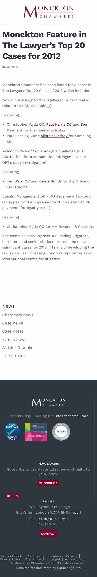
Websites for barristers (33, 568)
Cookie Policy (10, 559)
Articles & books (17, 347)
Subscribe (48, 483)
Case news (12, 323)
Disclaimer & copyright (42, 559)
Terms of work (11, 556)
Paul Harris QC (59, 124)
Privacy (71, 556)
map (75, 512)
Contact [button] (48, 533)
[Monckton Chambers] (48, 11)
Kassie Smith (49, 181)
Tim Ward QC (19, 181)
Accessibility (74, 559)
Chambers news (17, 315)
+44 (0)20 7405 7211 (52, 519)
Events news (14, 339)
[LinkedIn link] (9, 496)
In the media (14, 355)
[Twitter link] (17, 496)
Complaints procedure (44, 556)
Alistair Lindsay (55, 136)
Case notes (13, 331)
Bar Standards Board (72, 416)
